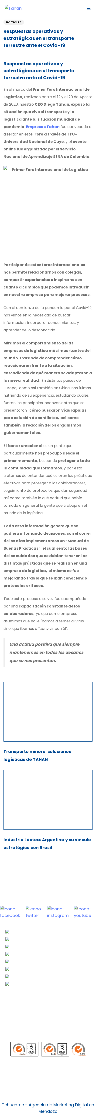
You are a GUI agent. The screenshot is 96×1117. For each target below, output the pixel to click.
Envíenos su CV (24, 1000)
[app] (48, 1074)
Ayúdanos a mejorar (30, 1035)
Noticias (13, 22)
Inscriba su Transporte (32, 1008)
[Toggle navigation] (76, 8)
